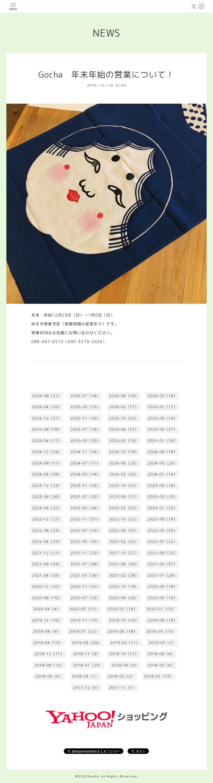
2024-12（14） (47, 451)
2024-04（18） (47, 474)
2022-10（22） (124, 519)
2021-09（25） (162, 552)
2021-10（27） (124, 552)
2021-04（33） (47, 575)
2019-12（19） (47, 620)
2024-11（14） (85, 451)
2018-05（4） (161, 665)
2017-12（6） (86, 687)
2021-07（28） (85, 564)
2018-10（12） (124, 653)
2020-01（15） (161, 608)
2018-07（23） (88, 665)
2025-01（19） (162, 440)
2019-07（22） (84, 631)
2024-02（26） (124, 474)
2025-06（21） (124, 429)
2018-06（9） (125, 665)
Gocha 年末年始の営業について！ (106, 74)
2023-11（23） (85, 485)
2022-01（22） (162, 541)
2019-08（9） (46, 631)
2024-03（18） (85, 474)
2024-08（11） (47, 463)
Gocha (93, 776)
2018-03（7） (85, 676)
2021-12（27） (47, 552)
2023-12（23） (47, 485)
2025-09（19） (162, 418)
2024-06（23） (124, 463)
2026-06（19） (124, 395)
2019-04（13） (48, 642)
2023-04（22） (47, 508)
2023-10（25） (124, 485)
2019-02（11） (125, 642)
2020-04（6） (46, 608)
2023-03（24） (85, 508)
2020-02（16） (122, 608)
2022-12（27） (47, 519)
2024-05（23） (162, 463)
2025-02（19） (124, 440)
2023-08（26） (47, 496)
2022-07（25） (85, 530)
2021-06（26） (124, 564)
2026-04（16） (47, 406)
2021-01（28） (162, 575)
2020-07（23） (85, 597)
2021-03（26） (85, 575)
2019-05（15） (161, 631)
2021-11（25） (85, 552)
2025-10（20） (124, 418)
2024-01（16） (162, 474)
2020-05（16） (162, 597)
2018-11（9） (86, 653)
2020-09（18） (162, 586)
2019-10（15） (124, 620)
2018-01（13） (158, 676)
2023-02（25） (124, 508)
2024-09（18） (162, 451)
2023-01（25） (162, 508)
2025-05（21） (162, 429)
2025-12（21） (47, 418)
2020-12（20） (47, 586)
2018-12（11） (49, 653)
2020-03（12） (84, 608)
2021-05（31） (162, 564)
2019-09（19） (162, 620)
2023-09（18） (162, 485)
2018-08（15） (49, 665)
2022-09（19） (162, 519)
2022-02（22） (124, 541)
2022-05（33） (162, 530)
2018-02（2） (121, 676)
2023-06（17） (124, 496)
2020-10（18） (124, 586)
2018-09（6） (161, 653)
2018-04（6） (49, 676)
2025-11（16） (85, 418)
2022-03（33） (85, 541)
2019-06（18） (122, 631)
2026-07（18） (85, 395)
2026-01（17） (162, 406)
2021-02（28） (124, 575)
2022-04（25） (47, 541)
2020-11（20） (85, 586)
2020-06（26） (124, 597)
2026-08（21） (47, 395)
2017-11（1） (122, 687)
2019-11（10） (85, 620)
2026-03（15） (85, 406)
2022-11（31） (85, 519)
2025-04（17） (47, 440)
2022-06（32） (124, 530)
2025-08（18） (47, 429)
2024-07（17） (85, 463)
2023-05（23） (162, 496)
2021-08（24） (47, 564)
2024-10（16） (124, 451)
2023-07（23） (85, 496)
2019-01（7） (162, 642)
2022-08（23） (47, 530)
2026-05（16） (162, 395)
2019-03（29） (86, 642)
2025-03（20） (85, 440)
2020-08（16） (47, 597)
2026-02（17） (124, 406)
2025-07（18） (85, 429)
